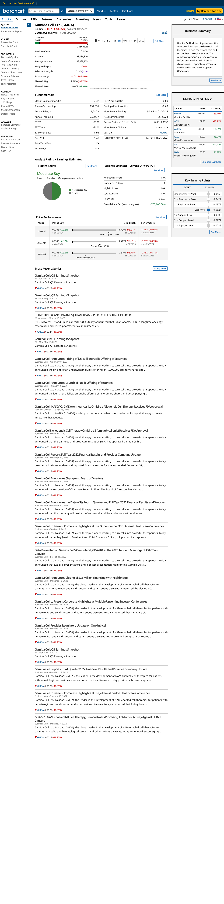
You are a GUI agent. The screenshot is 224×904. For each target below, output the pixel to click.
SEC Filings (6, 102)
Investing (82, 19)
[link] (164, 33)
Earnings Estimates (10, 124)
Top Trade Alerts (9, 64)
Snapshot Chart (9, 46)
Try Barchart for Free (209, 11)
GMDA (40, 288)
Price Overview (9, 27)
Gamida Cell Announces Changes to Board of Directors (69, 478)
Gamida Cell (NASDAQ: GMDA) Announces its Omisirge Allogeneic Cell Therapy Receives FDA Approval (99, 406)
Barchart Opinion (10, 57)
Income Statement (10, 143)
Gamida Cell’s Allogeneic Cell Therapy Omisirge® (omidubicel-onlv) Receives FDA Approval (91, 430)
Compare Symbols (211, 161)
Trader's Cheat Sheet (11, 72)
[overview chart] (130, 64)
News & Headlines (10, 94)
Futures (47, 19)
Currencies (64, 19)
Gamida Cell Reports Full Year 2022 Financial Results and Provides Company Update (88, 454)
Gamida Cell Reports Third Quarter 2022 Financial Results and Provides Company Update (91, 669)
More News (160, 268)
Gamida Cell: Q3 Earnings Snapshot (57, 275)
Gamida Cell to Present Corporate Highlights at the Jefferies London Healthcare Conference (92, 693)
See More (161, 94)
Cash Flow (6, 150)
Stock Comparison (10, 109)
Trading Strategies (10, 61)
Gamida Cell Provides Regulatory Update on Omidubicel (70, 625)
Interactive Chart (9, 42)
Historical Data (8, 83)
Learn (121, 19)
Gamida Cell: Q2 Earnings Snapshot (57, 295)
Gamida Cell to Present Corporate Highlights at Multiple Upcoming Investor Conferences (91, 601)
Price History (7, 79)
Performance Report (11, 31)
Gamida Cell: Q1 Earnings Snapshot (57, 339)
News (97, 19)
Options (21, 19)
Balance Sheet (8, 147)
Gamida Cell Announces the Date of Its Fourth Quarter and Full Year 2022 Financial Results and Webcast (100, 502)
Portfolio (114, 10)
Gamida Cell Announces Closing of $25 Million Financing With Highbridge (81, 577)
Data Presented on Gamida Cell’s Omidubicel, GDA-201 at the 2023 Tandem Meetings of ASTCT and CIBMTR (97, 551)
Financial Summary (10, 139)
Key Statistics (7, 98)
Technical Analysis (10, 68)
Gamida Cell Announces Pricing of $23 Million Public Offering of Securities (81, 358)
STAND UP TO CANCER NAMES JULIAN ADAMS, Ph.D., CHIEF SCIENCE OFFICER (83, 315)
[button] (220, 19)
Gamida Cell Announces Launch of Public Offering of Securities (74, 382)
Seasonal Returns (10, 76)
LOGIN (190, 11)
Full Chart (160, 41)
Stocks (6, 19)
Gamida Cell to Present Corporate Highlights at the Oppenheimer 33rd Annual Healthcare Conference (99, 526)
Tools (109, 19)
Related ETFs (7, 106)
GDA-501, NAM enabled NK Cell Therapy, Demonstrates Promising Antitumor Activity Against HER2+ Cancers (98, 718)
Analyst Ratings (9, 128)
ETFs (34, 19)
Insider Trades (8, 113)
